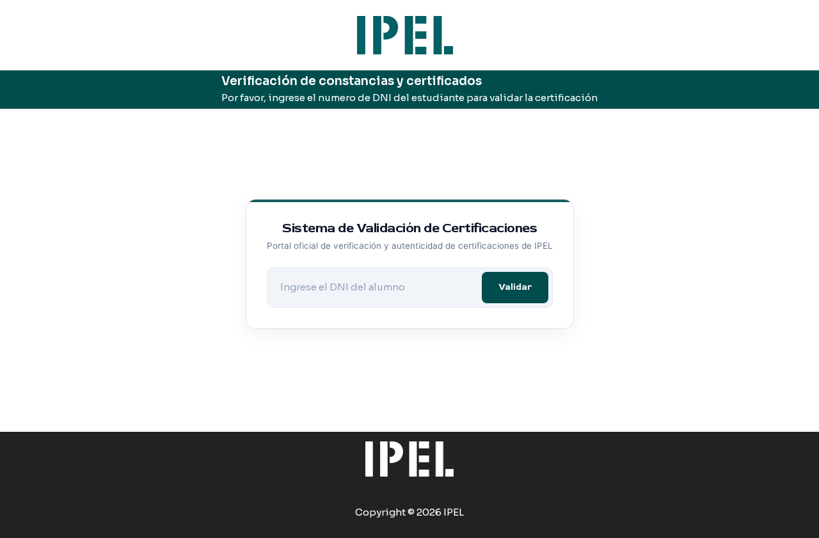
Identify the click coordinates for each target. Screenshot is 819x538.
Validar (515, 286)
